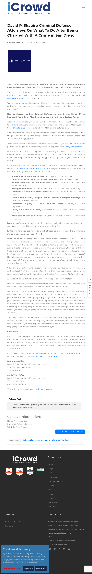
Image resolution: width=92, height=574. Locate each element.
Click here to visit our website (70, 432)
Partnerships (53, 490)
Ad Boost (10, 526)
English (64, 440)
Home (51, 464)
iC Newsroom (54, 473)
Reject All (28, 569)
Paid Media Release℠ (14, 522)
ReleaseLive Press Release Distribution (41, 440)
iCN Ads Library (54, 507)
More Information (12, 569)
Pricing (51, 486)
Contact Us (53, 498)
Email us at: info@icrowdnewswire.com (62, 540)
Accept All (41, 569)
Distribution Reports (56, 481)
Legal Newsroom (55, 477)
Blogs (51, 469)
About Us (52, 494)
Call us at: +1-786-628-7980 (58, 544)
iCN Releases (53, 502)
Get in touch (53, 537)
